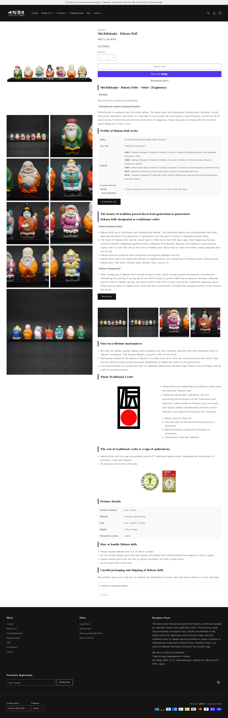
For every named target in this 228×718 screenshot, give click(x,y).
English (36, 708)
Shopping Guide (13, 638)
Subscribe (64, 682)
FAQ (8, 643)
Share (105, 595)
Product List (12, 629)
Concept (10, 624)
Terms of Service (87, 638)
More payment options (159, 80)
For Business (12, 647)
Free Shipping (104, 46)
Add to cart (159, 66)
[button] (208, 13)
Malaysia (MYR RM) (17, 708)
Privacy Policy (86, 629)
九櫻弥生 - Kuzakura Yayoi (209, 704)
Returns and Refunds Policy (91, 633)
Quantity (101, 52)
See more (107, 296)
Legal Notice (85, 624)
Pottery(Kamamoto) (15, 633)
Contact (10, 652)
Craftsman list (109, 201)
